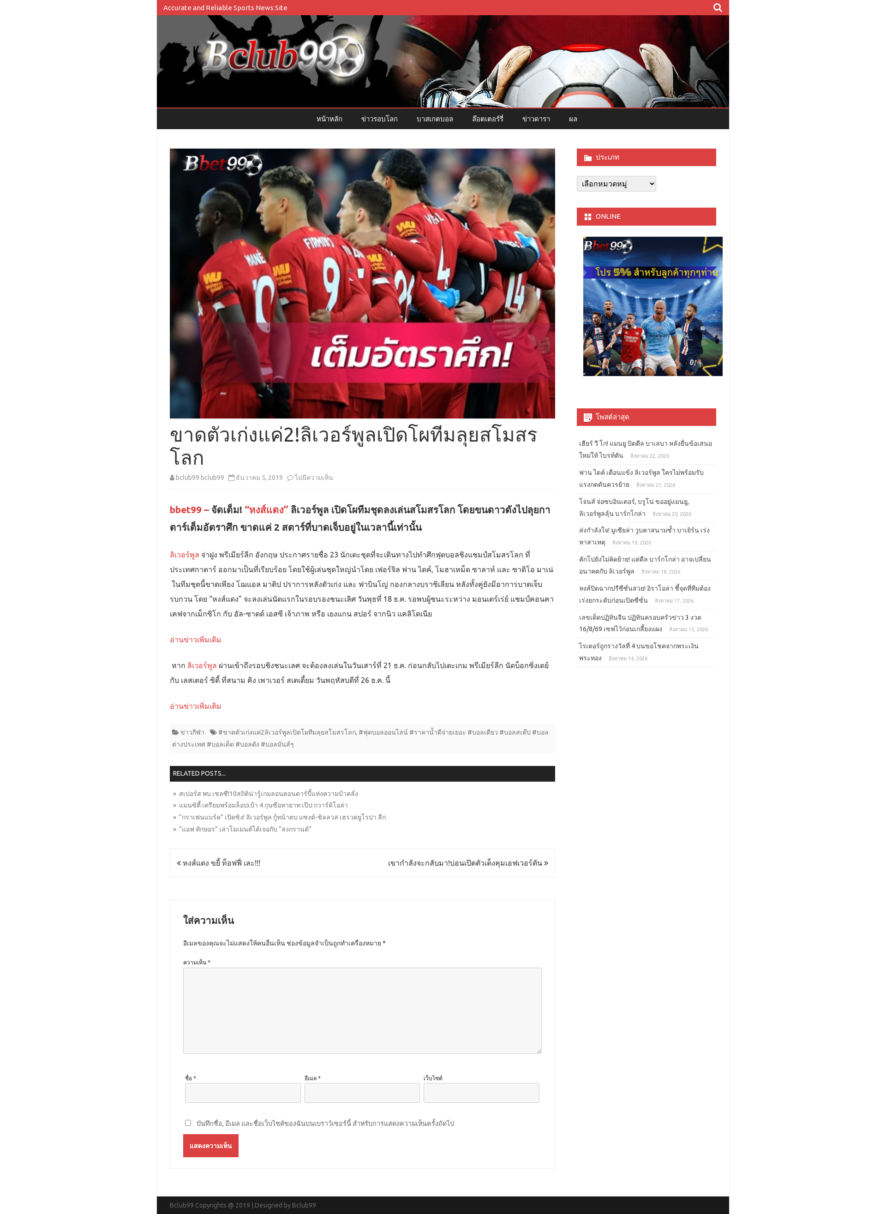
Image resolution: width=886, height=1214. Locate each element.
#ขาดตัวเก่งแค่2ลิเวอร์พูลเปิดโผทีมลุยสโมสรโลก (287, 732)
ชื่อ (190, 1078)
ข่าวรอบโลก (379, 119)
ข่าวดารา (536, 119)
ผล (573, 119)
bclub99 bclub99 (200, 477)
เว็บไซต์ (433, 1078)
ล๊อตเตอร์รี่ (487, 119)
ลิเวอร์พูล (184, 554)
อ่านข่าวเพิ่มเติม (196, 639)
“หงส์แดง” (266, 509)
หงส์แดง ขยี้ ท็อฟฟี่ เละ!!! (220, 863)
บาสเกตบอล (435, 119)
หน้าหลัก (329, 119)
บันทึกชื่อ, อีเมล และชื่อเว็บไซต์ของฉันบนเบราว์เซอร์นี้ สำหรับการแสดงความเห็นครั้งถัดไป (325, 1123)
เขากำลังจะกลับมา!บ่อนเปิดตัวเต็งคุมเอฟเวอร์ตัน (466, 863)
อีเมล (313, 1078)
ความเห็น (196, 962)
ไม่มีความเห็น (314, 477)
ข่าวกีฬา (192, 732)
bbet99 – (189, 509)
